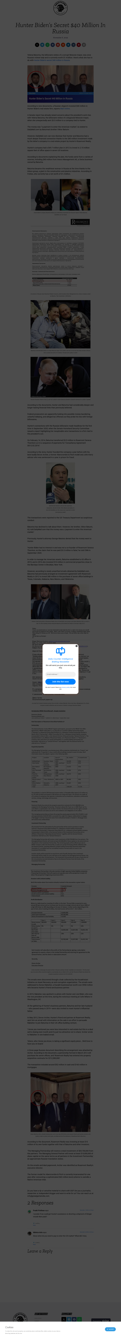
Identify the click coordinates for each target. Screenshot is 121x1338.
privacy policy (66, 687)
